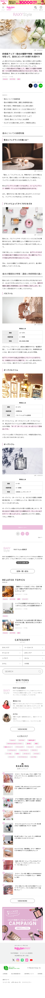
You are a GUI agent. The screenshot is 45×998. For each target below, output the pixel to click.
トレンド (25, 599)
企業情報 (5, 973)
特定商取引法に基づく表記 (22, 955)
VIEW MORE (22, 729)
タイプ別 (33, 757)
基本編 (28, 743)
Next (40, 537)
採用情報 (40, 973)
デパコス (36, 753)
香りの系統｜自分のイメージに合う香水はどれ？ (20, 109)
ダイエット (27, 753)
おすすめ (12, 79)
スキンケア (5, 647)
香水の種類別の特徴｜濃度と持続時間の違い (18, 102)
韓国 (18, 599)
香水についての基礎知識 (12, 99)
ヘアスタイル (12, 750)
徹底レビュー (8, 747)
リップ (38, 747)
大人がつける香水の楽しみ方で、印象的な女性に (20, 123)
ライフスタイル (23, 757)
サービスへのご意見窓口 (26, 953)
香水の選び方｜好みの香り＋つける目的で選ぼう (20, 112)
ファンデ (11, 757)
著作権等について (29, 973)
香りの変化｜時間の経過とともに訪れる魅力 (18, 106)
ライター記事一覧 (22, 562)
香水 (18, 79)
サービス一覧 (6, 982)
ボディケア (28, 653)
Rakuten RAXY (11, 8)
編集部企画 (31, 740)
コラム (4, 663)
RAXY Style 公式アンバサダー (15, 743)
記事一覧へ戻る (22, 571)
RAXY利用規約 (14, 953)
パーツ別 (8, 753)
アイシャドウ (19, 747)
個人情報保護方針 (16, 973)
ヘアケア (5, 658)
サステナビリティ (26, 982)
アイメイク (5, 653)
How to (5, 79)
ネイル (26, 658)
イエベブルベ (23, 750)
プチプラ (34, 750)
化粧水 (17, 753)
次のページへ (22, 527)
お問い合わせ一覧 (16, 982)
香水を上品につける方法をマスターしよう (18, 116)
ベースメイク (28, 647)
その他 (11, 76)
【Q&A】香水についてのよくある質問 (16, 119)
